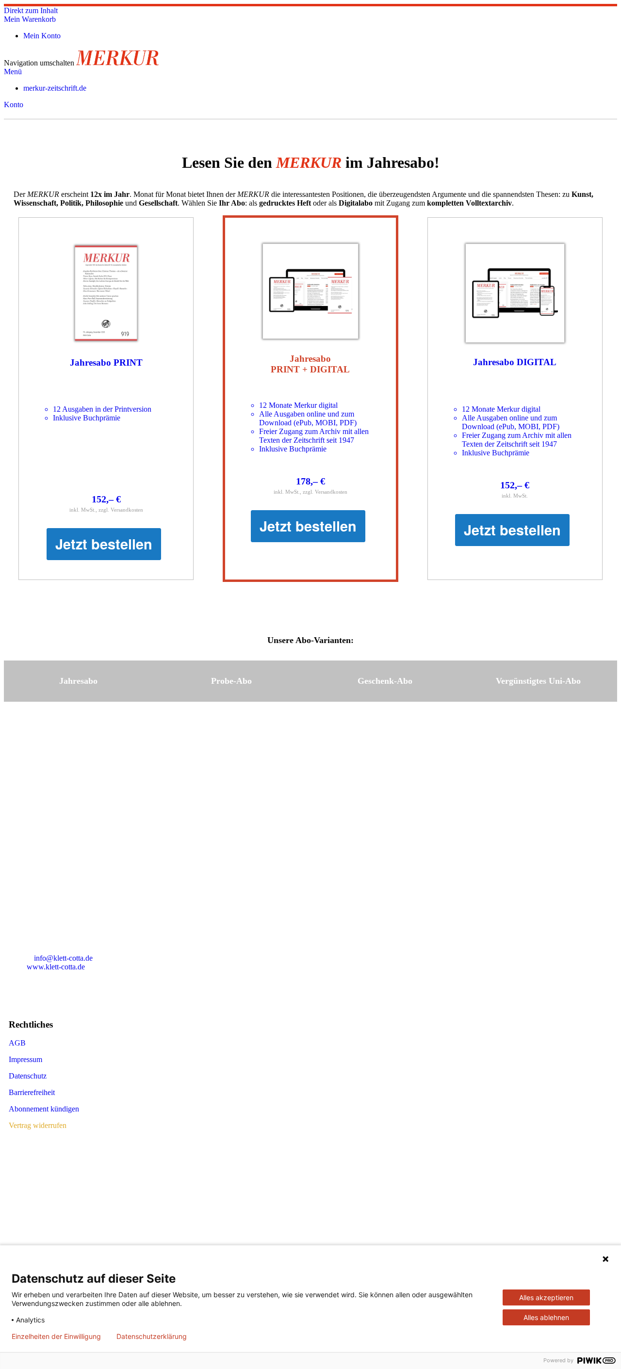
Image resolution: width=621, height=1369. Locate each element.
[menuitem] (54, 88)
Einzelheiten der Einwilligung (56, 1336)
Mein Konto (42, 36)
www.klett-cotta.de (56, 967)
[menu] (310, 88)
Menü (13, 71)
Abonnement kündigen (44, 1109)
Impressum (25, 1059)
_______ (22, 880)
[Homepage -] (117, 63)
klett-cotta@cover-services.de (79, 864)
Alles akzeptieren (546, 1297)
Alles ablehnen (546, 1317)
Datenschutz (28, 1076)
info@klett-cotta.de (63, 958)
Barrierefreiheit (32, 1092)
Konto (13, 104)
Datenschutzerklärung (151, 1336)
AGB (17, 1043)
